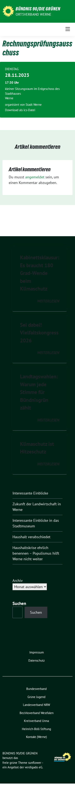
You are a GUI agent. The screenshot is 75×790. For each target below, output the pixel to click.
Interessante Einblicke (30, 493)
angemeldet (34, 177)
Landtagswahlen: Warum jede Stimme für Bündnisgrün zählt (39, 392)
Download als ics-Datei (20, 110)
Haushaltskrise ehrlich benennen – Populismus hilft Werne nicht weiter (35, 553)
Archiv (17, 580)
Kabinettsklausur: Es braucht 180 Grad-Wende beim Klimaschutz (39, 273)
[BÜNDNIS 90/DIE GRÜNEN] (8, 11)
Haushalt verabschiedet (31, 536)
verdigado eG (33, 767)
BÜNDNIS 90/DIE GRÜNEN (38, 8)
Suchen (36, 612)
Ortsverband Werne (33, 14)
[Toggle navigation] (67, 29)
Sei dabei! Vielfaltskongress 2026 (39, 333)
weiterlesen (48, 301)
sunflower (34, 763)
